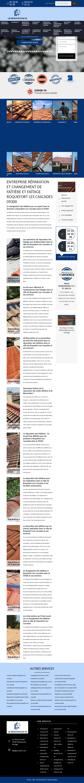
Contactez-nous (29, 43)
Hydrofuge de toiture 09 (78, 31)
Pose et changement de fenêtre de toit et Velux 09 (57, 24)
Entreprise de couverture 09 (5, 23)
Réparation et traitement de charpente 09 (25, 24)
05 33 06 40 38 (13, 3)
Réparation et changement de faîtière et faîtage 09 (57, 32)
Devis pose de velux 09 (67, 23)
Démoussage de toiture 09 (47, 31)
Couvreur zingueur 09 (77, 23)
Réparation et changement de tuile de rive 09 (68, 32)
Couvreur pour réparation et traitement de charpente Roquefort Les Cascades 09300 (65, 679)
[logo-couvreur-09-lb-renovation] (17, 14)
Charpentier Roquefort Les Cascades (17, 694)
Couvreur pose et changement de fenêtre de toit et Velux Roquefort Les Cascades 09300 (65, 700)
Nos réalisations (29, 36)
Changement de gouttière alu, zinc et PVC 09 (26, 32)
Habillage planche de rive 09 (15, 32)
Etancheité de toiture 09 (35, 23)
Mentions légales (52, 780)
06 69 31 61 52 (28, 3)
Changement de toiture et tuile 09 (36, 32)
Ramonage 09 (15, 22)
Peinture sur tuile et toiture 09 (5, 32)
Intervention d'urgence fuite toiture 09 (47, 24)
